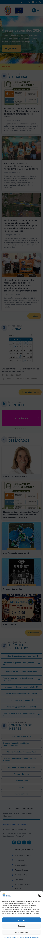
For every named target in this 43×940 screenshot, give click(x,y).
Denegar (21, 926)
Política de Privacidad (24, 937)
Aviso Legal (35, 937)
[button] (40, 895)
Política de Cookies (10, 937)
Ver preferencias (21, 932)
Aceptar (21, 920)
